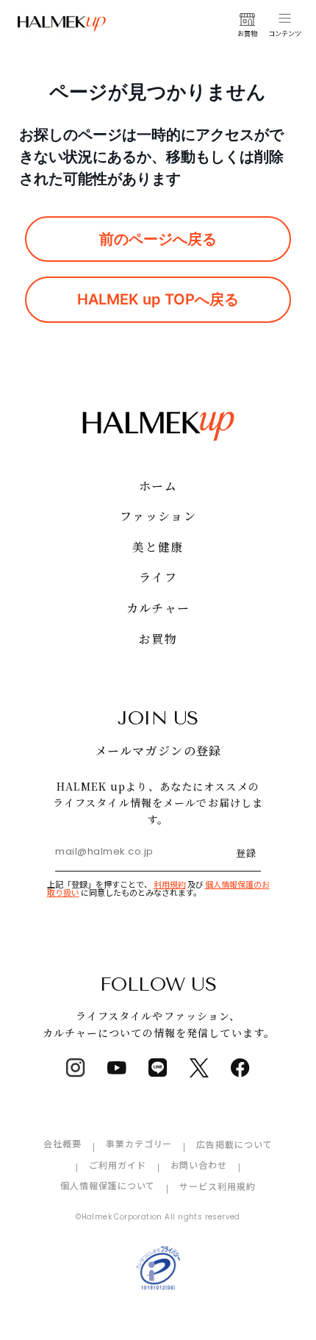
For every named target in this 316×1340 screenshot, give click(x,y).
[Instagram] (75, 1067)
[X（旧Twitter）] (199, 1067)
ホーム (158, 485)
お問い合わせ (199, 1164)
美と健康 (157, 546)
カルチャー (158, 607)
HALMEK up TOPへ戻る (158, 299)
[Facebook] (240, 1067)
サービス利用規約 (217, 1186)
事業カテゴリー (139, 1143)
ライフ (158, 577)
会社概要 (62, 1143)
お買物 (158, 638)
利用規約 (170, 884)
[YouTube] (116, 1067)
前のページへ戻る (158, 239)
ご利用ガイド (117, 1164)
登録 (246, 853)
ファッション (158, 515)
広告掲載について (234, 1144)
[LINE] (158, 1067)
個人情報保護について (108, 1185)
